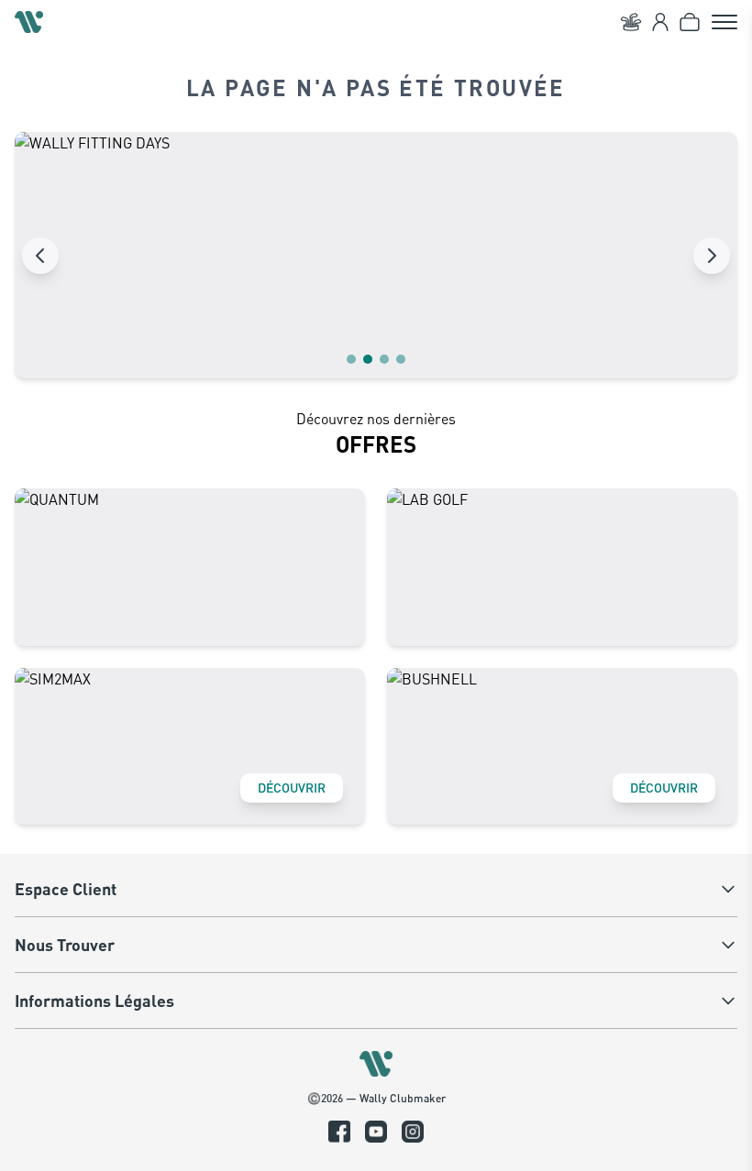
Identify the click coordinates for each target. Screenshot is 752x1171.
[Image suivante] (711, 255)
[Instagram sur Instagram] (413, 1132)
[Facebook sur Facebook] (339, 1132)
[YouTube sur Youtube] (376, 1132)
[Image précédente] (40, 255)
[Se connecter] (660, 22)
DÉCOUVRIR (292, 787)
